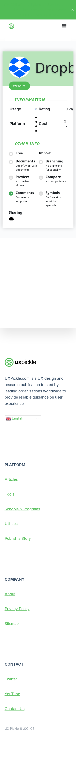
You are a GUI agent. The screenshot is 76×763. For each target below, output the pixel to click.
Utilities (11, 523)
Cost (43, 124)
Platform (17, 124)
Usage (15, 109)
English (17, 418)
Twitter (11, 679)
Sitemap (12, 623)
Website (19, 86)
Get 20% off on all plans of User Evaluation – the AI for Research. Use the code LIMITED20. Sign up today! (38, 9)
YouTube (12, 694)
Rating (44, 109)
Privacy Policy (17, 609)
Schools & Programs (22, 509)
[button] (64, 23)
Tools (9, 494)
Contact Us (14, 708)
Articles (11, 479)
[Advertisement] (38, 283)
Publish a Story (18, 538)
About (10, 594)
